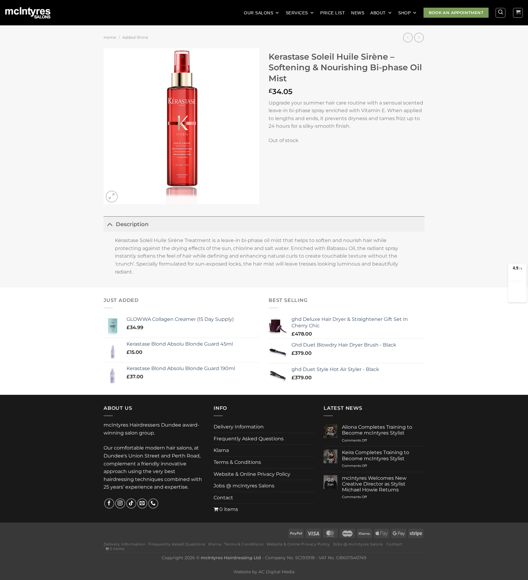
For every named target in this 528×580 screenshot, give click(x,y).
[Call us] (153, 503)
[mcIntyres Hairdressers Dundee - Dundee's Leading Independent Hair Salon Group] (31, 13)
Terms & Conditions (237, 462)
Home (110, 37)
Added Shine (135, 37)
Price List (332, 12)
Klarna (221, 450)
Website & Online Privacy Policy (252, 474)
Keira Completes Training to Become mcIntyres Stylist (375, 455)
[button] (500, 13)
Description (132, 224)
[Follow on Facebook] (109, 503)
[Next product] (408, 37)
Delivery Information (239, 427)
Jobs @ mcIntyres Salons (244, 486)
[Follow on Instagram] (120, 503)
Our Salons (258, 12)
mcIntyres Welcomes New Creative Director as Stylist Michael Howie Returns (374, 484)
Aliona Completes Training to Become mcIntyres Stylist (377, 430)
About (378, 12)
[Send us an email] (142, 503)
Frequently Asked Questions (249, 439)
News (357, 12)
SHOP (404, 12)
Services (297, 12)
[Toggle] (110, 224)
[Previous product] (419, 37)
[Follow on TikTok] (131, 503)
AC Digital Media (276, 571)
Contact (223, 498)
